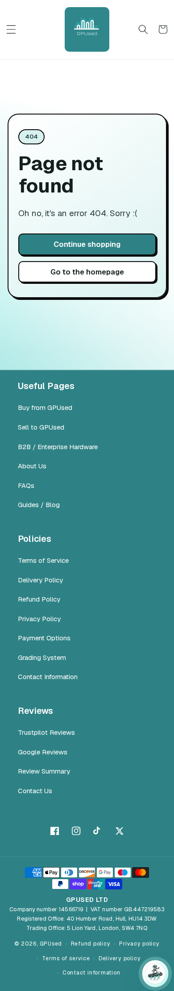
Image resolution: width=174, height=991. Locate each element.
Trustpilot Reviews (46, 732)
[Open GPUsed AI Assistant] (155, 973)
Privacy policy (139, 943)
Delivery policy (120, 958)
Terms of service (66, 958)
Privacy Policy (39, 618)
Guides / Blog (39, 504)
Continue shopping (87, 244)
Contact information (91, 972)
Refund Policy (39, 599)
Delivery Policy (40, 580)
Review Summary (44, 771)
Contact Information (48, 676)
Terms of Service (43, 560)
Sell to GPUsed (41, 427)
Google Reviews (42, 752)
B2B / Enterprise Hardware (58, 446)
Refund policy (91, 943)
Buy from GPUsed (45, 407)
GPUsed (51, 943)
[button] (11, 29)
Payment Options (44, 638)
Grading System (42, 657)
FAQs (26, 485)
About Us (32, 466)
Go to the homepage (87, 272)
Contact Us (35, 790)
